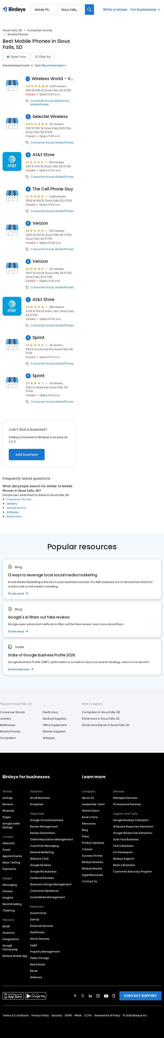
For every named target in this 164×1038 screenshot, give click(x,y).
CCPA (88, 1015)
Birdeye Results (92, 868)
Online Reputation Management (51, 839)
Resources (89, 823)
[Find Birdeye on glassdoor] (114, 995)
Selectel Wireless (50, 116)
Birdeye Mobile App (15, 956)
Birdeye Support (123, 858)
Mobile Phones (39, 104)
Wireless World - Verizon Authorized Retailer (53, 78)
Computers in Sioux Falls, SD (101, 712)
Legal (33, 945)
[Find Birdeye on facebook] (75, 995)
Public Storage (39, 958)
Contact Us (89, 881)
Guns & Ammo (16, 508)
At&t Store (43, 154)
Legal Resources (92, 875)
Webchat (9, 843)
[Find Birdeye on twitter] (82, 995)
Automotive (38, 913)
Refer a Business (124, 865)
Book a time (90, 817)
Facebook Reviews (42, 878)
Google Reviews (40, 865)
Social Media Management (47, 897)
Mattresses (7, 725)
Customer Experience (44, 891)
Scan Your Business (126, 839)
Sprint (38, 337)
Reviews (8, 804)
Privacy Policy (40, 1015)
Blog (85, 830)
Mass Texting (11, 862)
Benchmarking (12, 904)
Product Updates (93, 843)
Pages (7, 817)
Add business (26, 454)
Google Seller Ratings (11, 825)
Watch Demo (91, 810)
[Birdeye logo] (15, 10)
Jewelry (11, 504)
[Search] (89, 9)
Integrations (11, 939)
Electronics (62, 101)
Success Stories (92, 855)
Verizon (40, 223)
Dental (34, 919)
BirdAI (6, 926)
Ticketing (9, 910)
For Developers (123, 852)
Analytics (9, 933)
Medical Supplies (54, 719)
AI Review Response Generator (133, 826)
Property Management (45, 951)
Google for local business (46, 820)
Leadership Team (93, 804)
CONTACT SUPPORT (140, 995)
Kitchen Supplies (54, 731)
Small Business (40, 798)
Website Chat (39, 858)
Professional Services (127, 804)
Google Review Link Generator (132, 833)
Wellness (36, 977)
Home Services (40, 939)
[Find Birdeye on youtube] (106, 995)
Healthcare (37, 932)
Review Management (44, 826)
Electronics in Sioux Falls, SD (101, 719)
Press (85, 836)
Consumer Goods (39, 30)
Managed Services (125, 798)
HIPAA (78, 1015)
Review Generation (42, 833)
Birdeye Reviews (92, 862)
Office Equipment (55, 725)
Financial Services (41, 926)
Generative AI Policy (107, 1015)
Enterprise (36, 804)
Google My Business (43, 871)
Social (6, 849)
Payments (9, 869)
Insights (8, 897)
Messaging (10, 885)
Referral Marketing (42, 852)
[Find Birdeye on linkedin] (90, 995)
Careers (87, 849)
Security (56, 1015)
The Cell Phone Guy (52, 189)
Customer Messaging (44, 846)
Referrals (8, 810)
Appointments (12, 856)
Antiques (12, 512)
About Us (88, 798)
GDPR (68, 1015)
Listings (8, 798)
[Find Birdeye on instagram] (98, 995)
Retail (34, 971)
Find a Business (123, 846)
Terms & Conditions (16, 1015)
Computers (8, 738)
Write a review (115, 9)
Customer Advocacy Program (132, 871)
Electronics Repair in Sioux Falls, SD (105, 725)
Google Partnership (10, 947)
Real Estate (37, 964)
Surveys (8, 891)
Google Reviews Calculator (131, 820)
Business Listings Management (51, 884)
